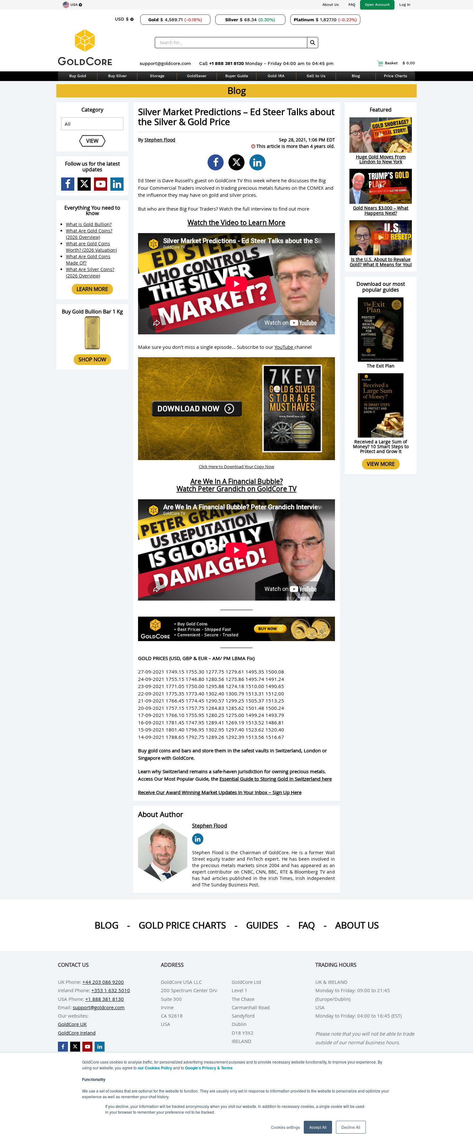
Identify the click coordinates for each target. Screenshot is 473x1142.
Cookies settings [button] (285, 1127)
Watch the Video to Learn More (236, 222)
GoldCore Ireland (77, 1032)
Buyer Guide (236, 76)
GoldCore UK (72, 1024)
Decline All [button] (350, 1127)
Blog (356, 76)
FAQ (351, 5)
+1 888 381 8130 (227, 63)
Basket (400, 63)
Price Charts (395, 76)
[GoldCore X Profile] (84, 184)
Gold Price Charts (182, 925)
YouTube (284, 347)
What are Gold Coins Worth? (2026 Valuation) (91, 246)
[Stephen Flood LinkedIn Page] (197, 839)
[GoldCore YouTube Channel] (100, 184)
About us (357, 925)
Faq (306, 925)
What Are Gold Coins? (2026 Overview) (89, 234)
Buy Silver (117, 76)
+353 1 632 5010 (110, 990)
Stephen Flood (159, 140)
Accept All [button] (318, 1127)
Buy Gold (77, 76)
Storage (157, 76)
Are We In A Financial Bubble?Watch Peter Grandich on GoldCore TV (237, 485)
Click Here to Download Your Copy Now (236, 466)
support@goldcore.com (165, 63)
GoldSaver (197, 76)
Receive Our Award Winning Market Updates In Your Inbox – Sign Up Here (219, 792)
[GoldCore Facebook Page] (67, 184)
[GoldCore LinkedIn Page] (117, 184)
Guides (262, 925)
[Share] (216, 162)
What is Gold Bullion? (89, 224)
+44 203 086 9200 (103, 982)
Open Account (377, 5)
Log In (404, 5)
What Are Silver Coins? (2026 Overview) (90, 272)
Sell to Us (316, 76)
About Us (330, 5)
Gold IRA (276, 76)
